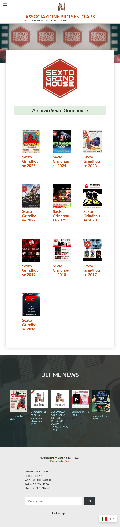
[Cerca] (89, 501)
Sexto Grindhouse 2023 (91, 161)
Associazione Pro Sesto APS (60, 16)
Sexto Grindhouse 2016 (30, 324)
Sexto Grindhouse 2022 (30, 215)
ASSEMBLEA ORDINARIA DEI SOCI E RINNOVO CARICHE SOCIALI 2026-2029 (59, 421)
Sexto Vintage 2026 (17, 418)
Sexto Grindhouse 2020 (91, 215)
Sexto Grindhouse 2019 (30, 270)
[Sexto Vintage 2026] (18, 401)
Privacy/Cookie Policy (60, 461)
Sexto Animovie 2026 (80, 413)
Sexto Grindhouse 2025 (30, 161)
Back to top (58, 513)
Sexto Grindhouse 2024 (61, 161)
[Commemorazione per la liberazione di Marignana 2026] (39, 399)
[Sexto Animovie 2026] (80, 399)
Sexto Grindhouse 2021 (61, 215)
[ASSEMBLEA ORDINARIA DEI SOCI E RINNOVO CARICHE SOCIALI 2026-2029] (60, 399)
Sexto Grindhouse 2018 (61, 270)
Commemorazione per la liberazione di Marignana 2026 (39, 418)
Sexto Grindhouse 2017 (91, 270)
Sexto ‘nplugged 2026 (101, 418)
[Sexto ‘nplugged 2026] (101, 401)
